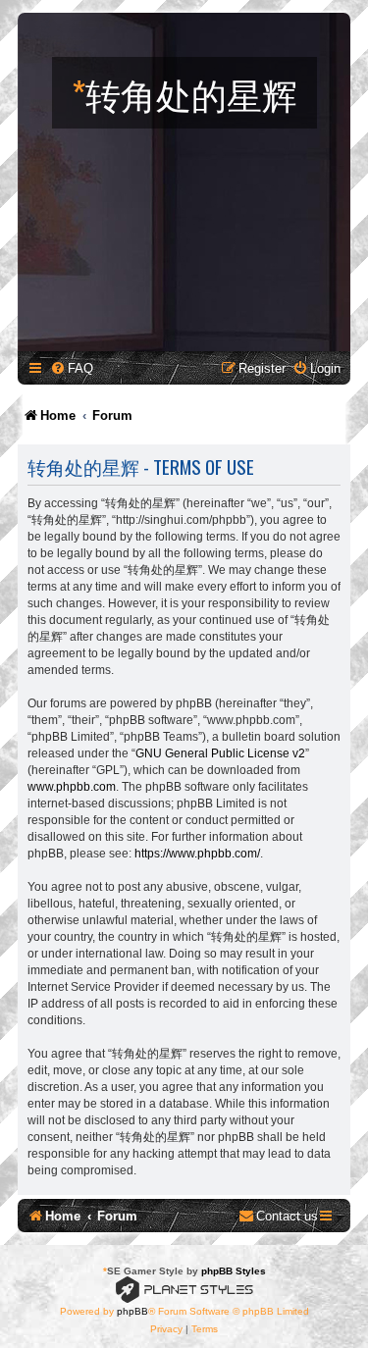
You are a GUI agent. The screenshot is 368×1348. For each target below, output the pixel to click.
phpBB (132, 1311)
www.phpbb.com (71, 787)
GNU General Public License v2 (220, 753)
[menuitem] (71, 368)
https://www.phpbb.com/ (197, 853)
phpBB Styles (233, 1271)
